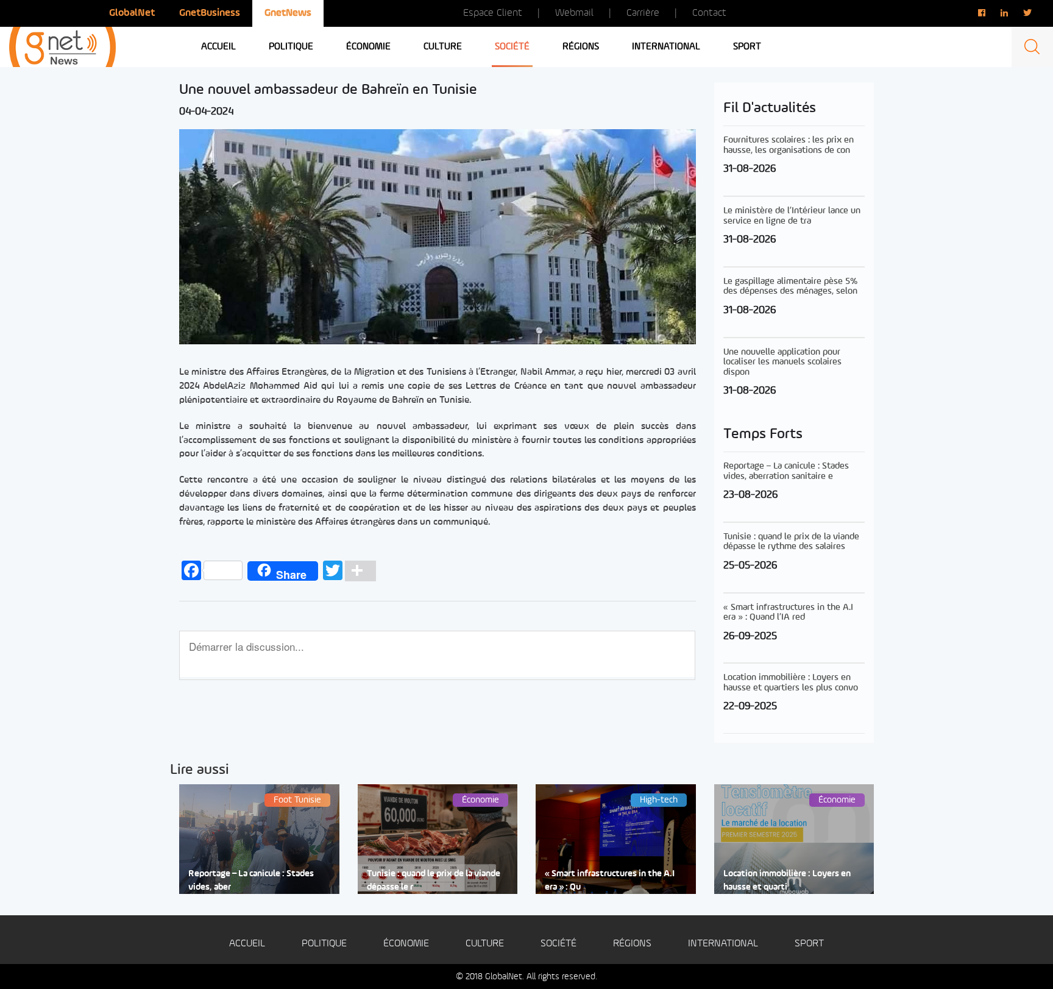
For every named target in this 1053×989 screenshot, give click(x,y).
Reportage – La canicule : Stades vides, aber (251, 881)
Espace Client (492, 13)
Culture (443, 47)
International (666, 47)
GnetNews (287, 13)
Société (512, 47)
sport (747, 47)
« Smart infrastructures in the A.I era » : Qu (610, 881)
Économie (368, 47)
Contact (709, 13)
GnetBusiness (209, 13)
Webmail (574, 13)
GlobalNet (132, 13)
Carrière (642, 13)
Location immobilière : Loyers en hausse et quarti (787, 881)
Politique (291, 47)
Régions (580, 47)
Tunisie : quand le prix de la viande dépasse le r (433, 881)
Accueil (218, 47)
